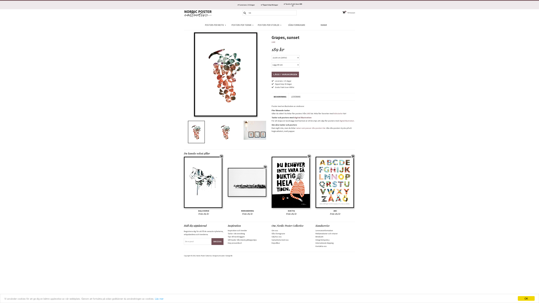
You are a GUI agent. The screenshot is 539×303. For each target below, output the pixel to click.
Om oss (275, 230)
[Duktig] (291, 182)
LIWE (273, 42)
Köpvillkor (276, 243)
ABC (335, 211)
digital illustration (302, 117)
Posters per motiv (214, 25)
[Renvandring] (248, 182)
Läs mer (159, 298)
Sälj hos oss (277, 236)
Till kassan (351, 13)
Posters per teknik (241, 25)
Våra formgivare (296, 25)
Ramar (324, 25)
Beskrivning (280, 96)
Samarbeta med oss (280, 240)
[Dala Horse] (204, 182)
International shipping (325, 243)
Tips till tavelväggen (236, 236)
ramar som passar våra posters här (310, 128)
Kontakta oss (321, 246)
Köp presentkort (235, 243)
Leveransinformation (324, 230)
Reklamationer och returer (327, 233)
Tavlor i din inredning (236, 233)
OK (526, 298)
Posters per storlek (268, 25)
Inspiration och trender (237, 230)
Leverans (296, 96)
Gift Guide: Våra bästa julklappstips (242, 240)
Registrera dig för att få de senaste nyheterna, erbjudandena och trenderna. (203, 233)
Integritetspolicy (323, 240)
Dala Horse (203, 211)
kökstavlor (338, 113)
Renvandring (247, 211)
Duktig (291, 211)
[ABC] (335, 182)
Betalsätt (319, 236)
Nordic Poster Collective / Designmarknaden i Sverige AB (214, 256)
